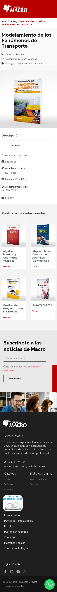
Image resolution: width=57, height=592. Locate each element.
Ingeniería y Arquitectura (30, 63)
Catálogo (13, 21)
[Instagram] (11, 571)
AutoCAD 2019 (42, 305)
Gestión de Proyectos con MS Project (13, 308)
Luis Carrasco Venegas (25, 58)
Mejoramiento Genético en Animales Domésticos (41, 256)
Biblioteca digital (41, 473)
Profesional (18, 54)
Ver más (6, 266)
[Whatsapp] (24, 571)
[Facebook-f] (5, 571)
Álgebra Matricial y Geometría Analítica (10, 256)
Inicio (4, 21)
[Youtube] (18, 571)
